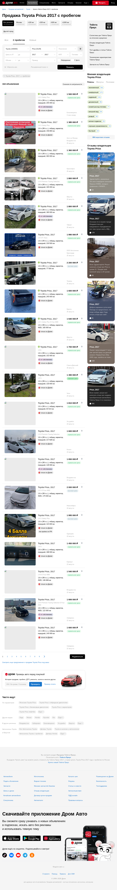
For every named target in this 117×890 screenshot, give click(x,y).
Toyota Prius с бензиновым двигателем (33, 707)
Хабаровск (36, 723)
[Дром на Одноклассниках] (32, 855)
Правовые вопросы (75, 800)
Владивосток (24, 723)
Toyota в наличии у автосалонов (67, 729)
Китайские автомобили (12, 795)
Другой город (8, 31)
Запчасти (61, 3)
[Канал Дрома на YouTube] (18, 855)
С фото (77, 60)
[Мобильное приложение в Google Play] (32, 838)
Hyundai (46, 717)
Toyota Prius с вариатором (62, 707)
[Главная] (9, 3)
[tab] (6, 41)
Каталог (79, 3)
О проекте (46, 874)
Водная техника (40, 781)
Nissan (29, 717)
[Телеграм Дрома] (25, 855)
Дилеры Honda (51, 734)
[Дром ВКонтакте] (11, 855)
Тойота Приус (93, 26)
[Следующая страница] (43, 656)
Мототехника (39, 776)
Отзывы (70, 3)
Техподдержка (101, 786)
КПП (60, 54)
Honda (37, 717)
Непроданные (65, 60)
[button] (41, 712)
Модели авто (57, 867)
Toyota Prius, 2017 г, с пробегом (18, 76)
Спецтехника (8, 800)
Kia (54, 717)
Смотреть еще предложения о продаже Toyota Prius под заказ (25, 662)
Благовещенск (49, 723)
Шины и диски (8, 791)
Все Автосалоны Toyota (28, 729)
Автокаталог (38, 800)
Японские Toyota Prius (27, 702)
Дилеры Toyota (45, 729)
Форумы (71, 781)
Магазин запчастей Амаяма (44, 786)
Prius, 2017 (94, 176)
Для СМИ (71, 874)
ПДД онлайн (72, 795)
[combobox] (17, 49)
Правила (63, 874)
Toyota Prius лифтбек (27, 712)
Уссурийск (61, 723)
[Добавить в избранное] (82, 94)
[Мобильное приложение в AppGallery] (52, 838)
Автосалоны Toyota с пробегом (31, 734)
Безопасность (101, 781)
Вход (113, 3)
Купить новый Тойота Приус (58, 762)
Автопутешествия (74, 791)
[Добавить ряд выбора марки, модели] (80, 49)
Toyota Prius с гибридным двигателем (53, 702)
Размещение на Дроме (105, 776)
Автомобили (32, 3)
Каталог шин (73, 776)
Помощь (54, 874)
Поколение (63, 49)
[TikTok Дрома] (4, 855)
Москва (22, 3)
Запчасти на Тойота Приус (99, 64)
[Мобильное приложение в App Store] (11, 838)
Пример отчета (50, 684)
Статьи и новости (74, 786)
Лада (21, 717)
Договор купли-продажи (43, 795)
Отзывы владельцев (41, 791)
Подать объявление (10, 781)
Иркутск (71, 723)
